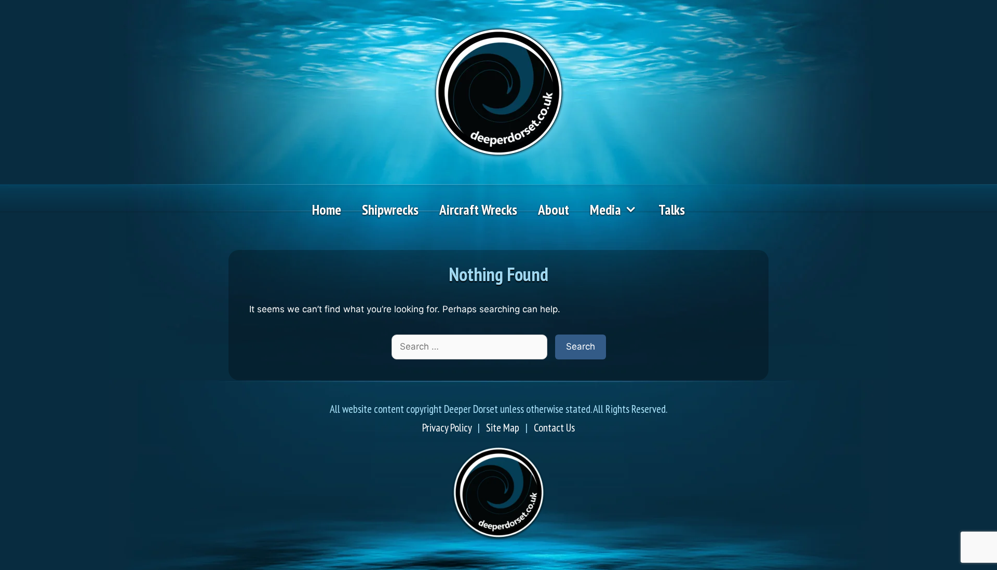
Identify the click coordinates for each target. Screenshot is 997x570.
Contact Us (554, 428)
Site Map (502, 428)
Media (605, 209)
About (553, 209)
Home (326, 209)
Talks (671, 209)
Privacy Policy (446, 428)
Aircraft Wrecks (478, 209)
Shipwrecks (390, 209)
